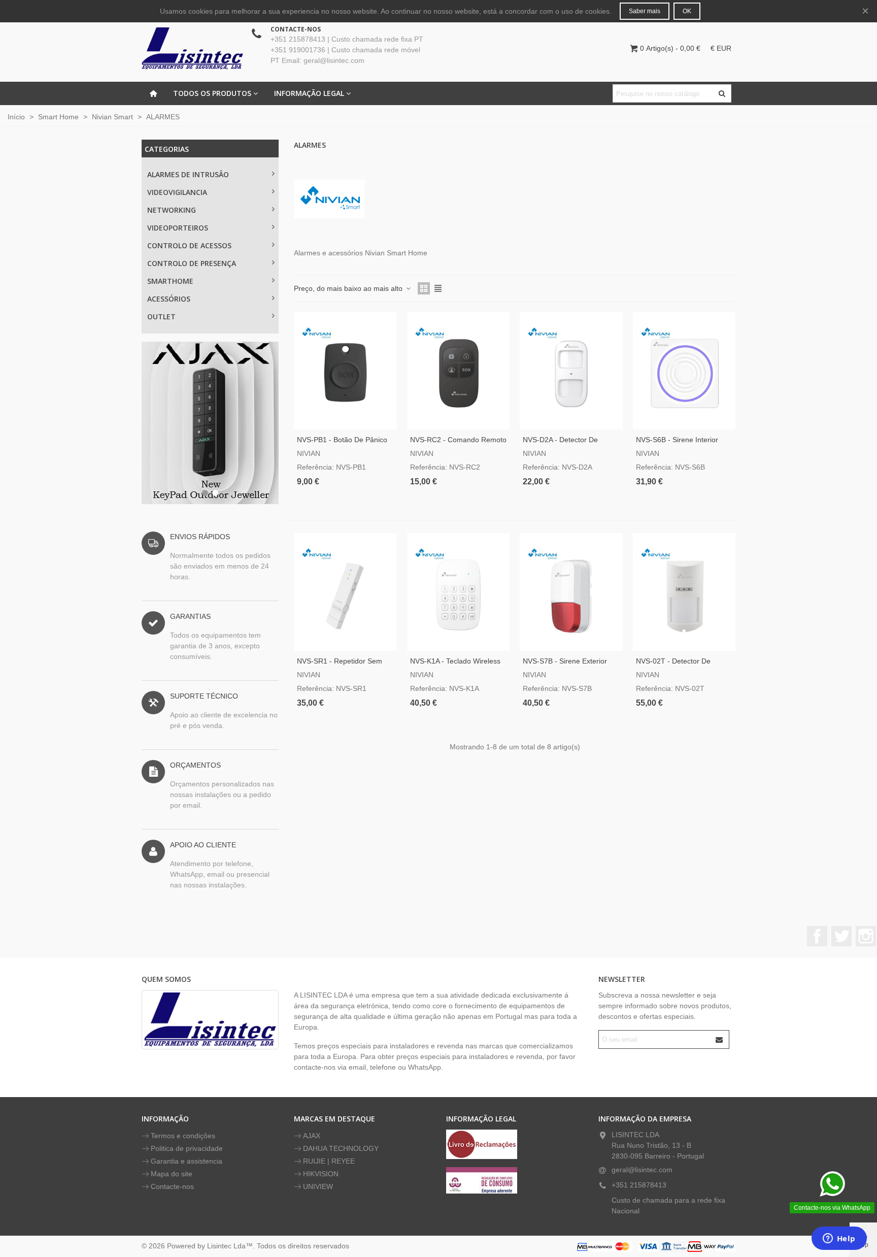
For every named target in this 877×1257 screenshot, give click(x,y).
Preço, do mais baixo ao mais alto (349, 288)
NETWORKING (171, 210)
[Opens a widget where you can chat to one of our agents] (839, 1239)
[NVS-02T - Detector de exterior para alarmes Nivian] (684, 591)
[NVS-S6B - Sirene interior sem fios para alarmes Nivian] (684, 370)
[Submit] (720, 1039)
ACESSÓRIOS (168, 299)
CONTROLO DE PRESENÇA (191, 263)
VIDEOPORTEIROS (177, 228)
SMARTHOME (170, 281)
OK (687, 11)
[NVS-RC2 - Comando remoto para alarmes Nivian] (458, 370)
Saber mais (644, 11)
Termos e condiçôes (183, 1136)
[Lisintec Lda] (192, 48)
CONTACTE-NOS (296, 29)
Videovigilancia (177, 192)
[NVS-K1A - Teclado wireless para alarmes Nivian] (458, 591)
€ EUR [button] (721, 48)
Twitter (841, 936)
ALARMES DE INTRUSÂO (188, 174)
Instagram (866, 936)
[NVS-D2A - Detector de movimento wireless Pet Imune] (571, 370)
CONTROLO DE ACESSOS (189, 245)
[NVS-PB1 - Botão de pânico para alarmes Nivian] (345, 370)
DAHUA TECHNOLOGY (341, 1148)
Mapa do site (171, 1174)
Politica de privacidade (187, 1148)
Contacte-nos (172, 1186)
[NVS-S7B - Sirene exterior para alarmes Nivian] (571, 591)
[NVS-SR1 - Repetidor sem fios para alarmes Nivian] (345, 591)
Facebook (817, 936)
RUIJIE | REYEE (329, 1161)
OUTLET (161, 316)
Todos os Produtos (212, 93)
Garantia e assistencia (186, 1161)
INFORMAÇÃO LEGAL (309, 93)
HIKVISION (321, 1174)
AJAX (311, 1136)
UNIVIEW (318, 1186)
